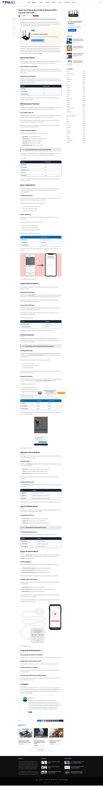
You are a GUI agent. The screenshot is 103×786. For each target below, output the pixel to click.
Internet (68, 102)
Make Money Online (70, 108)
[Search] (100, 2)
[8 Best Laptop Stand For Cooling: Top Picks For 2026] (25, 733)
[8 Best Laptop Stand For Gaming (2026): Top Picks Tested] (41, 733)
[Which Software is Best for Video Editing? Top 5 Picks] (69, 41)
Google (68, 94)
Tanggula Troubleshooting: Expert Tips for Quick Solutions (78, 54)
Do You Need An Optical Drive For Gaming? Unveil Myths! (77, 767)
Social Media (69, 131)
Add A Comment (41, 749)
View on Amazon (72, 30)
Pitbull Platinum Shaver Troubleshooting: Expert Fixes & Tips (78, 61)
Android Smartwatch (70, 73)
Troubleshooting (70, 140)
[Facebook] (14, 22)
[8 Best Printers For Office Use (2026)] (44, 767)
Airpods (68, 71)
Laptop (68, 106)
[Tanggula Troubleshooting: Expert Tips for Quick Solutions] (69, 55)
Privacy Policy (54, 779)
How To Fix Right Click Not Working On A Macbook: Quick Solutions (78, 47)
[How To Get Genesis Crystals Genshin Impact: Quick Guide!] (67, 772)
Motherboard (69, 111)
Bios (67, 75)
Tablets (53, 2)
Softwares (68, 132)
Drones (68, 85)
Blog (74, 2)
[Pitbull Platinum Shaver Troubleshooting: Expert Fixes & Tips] (69, 63)
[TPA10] (8, 2)
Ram (67, 119)
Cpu (67, 83)
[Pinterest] (14, 31)
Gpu (67, 96)
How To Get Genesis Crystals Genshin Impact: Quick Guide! (76, 772)
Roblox (68, 121)
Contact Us (47, 779)
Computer (34, 2)
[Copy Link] (14, 36)
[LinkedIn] (14, 28)
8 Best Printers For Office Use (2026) (54, 767)
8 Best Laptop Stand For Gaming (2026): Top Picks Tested (39, 742)
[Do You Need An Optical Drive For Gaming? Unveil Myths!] (67, 767)
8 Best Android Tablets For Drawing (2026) (55, 741)
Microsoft (68, 109)
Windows (68, 142)
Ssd (67, 134)
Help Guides (67, 2)
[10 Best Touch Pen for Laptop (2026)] (44, 762)
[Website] (31, 712)
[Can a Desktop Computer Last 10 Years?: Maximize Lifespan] (67, 762)
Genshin (68, 92)
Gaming (68, 88)
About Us (41, 779)
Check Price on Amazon (37, 40)
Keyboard (68, 104)
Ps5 (67, 117)
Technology (69, 138)
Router (40, 2)
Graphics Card (69, 98)
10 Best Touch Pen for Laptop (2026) (54, 762)
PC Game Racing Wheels (71, 115)
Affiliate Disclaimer (63, 779)
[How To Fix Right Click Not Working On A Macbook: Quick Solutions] (69, 48)
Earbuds (47, 2)
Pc (67, 113)
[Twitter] (14, 25)
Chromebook (69, 79)
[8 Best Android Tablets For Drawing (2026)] (56, 733)
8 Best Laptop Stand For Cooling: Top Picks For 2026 (24, 741)
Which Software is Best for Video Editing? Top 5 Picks (78, 40)
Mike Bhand (24, 15)
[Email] (14, 33)
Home (28, 2)
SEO (67, 129)
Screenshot (69, 127)
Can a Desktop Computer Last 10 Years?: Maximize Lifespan (77, 762)
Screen (60, 2)
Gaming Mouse (69, 90)
